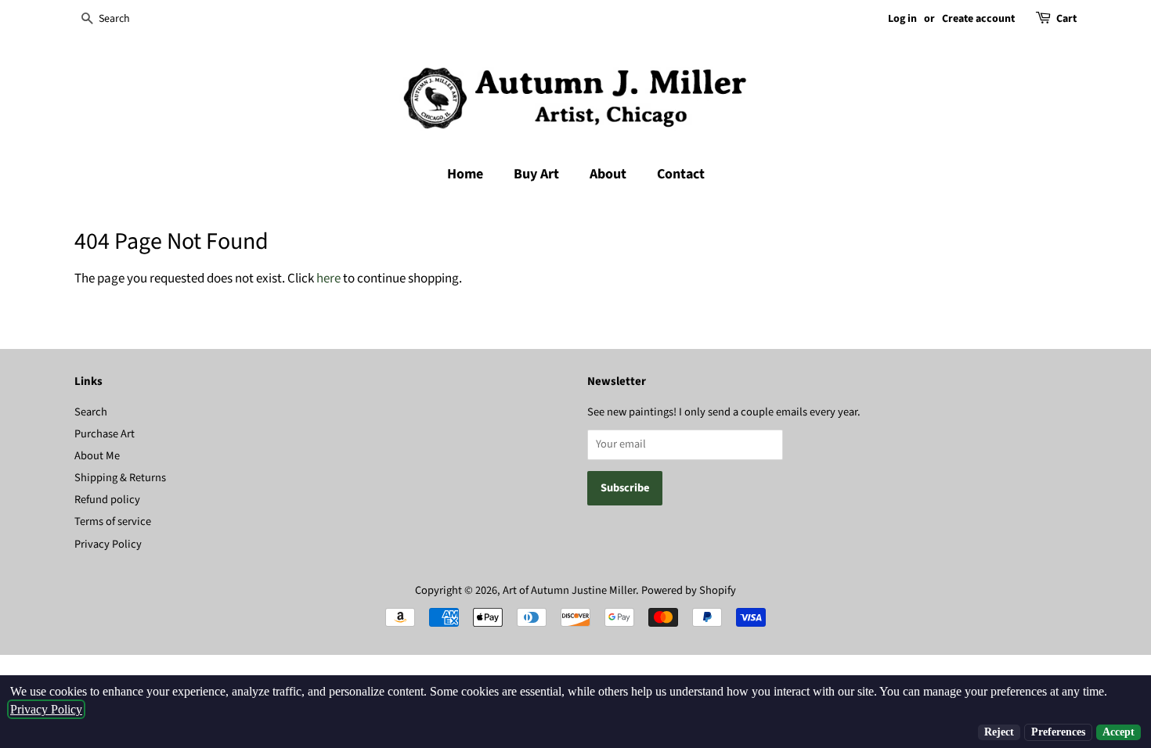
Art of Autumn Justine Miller (569, 590)
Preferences (1058, 732)
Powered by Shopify (688, 590)
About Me (97, 456)
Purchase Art (104, 434)
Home (465, 174)
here (328, 278)
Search (90, 412)
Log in (902, 19)
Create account (978, 19)
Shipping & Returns (120, 477)
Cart (1066, 19)
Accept (1118, 732)
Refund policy (107, 499)
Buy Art (536, 174)
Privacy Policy (108, 544)
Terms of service (112, 521)
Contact (681, 174)
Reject (999, 732)
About (608, 174)
